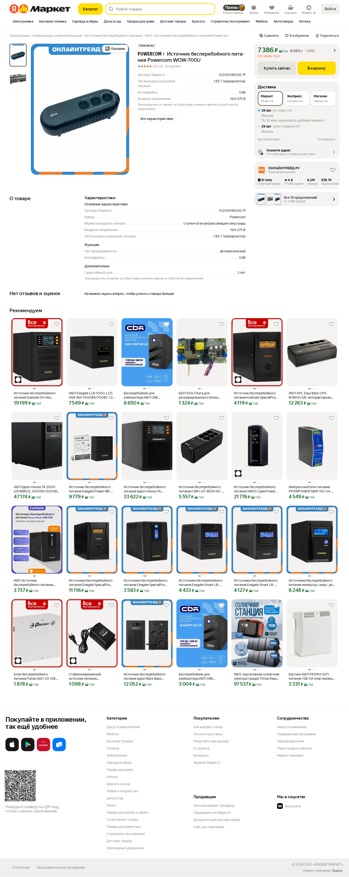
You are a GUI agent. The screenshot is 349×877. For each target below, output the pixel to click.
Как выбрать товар (207, 727)
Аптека (112, 777)
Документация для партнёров (216, 820)
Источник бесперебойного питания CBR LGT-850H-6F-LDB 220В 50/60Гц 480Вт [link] (200, 489)
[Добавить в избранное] (56, 324)
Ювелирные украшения (125, 848)
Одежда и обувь (119, 762)
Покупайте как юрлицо (211, 741)
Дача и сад (115, 798)
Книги (111, 805)
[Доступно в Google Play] (27, 750)
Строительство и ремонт (126, 834)
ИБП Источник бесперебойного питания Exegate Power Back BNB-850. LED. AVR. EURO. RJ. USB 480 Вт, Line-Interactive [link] (36, 583)
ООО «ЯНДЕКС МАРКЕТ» (324, 864)
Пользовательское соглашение (61, 867)
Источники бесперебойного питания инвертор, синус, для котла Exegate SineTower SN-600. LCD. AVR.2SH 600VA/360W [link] (311, 583)
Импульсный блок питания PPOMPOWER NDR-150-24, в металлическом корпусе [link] (311, 489)
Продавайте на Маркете (212, 813)
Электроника (117, 755)
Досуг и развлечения (123, 727)
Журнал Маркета (206, 762)
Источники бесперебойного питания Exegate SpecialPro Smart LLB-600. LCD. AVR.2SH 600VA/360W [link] (146, 583)
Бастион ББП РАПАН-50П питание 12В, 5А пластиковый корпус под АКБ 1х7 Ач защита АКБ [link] (312, 676)
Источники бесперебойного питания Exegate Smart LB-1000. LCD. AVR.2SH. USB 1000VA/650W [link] (200, 583)
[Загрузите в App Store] (12, 750)
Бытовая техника (120, 741)
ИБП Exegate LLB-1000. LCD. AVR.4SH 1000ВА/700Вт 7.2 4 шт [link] (92, 395)
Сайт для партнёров (208, 827)
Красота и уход (118, 784)
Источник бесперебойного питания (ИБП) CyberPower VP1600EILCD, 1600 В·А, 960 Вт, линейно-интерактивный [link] (256, 489)
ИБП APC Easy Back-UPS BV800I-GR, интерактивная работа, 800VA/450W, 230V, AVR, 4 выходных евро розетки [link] (310, 395)
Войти (330, 9)
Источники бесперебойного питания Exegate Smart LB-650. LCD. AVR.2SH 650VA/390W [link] (256, 583)
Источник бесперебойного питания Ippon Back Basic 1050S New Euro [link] (144, 676)
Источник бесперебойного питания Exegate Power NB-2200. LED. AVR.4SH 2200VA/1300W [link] (90, 489)
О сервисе (201, 748)
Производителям (290, 741)
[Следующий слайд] (121, 109)
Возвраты (201, 755)
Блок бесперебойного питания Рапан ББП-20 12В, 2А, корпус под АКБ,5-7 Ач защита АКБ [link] (35, 676)
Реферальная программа (296, 734)
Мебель (113, 734)
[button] (157, 119)
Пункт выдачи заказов (294, 748)
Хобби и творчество (122, 791)
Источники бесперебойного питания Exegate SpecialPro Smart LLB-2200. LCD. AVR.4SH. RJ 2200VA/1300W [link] (91, 583)
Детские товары (119, 841)
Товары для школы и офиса (127, 812)
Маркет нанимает (290, 755)
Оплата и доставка (207, 734)
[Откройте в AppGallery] (43, 750)
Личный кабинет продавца (214, 805)
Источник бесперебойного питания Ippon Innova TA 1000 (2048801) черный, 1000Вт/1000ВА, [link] (144, 489)
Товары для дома (120, 770)
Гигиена (113, 748)
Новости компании (291, 727)
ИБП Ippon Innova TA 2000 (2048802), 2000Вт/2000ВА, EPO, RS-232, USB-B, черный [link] (37, 489)
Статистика (21, 867)
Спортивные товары (122, 819)
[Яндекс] (337, 870)
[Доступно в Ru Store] (59, 750)
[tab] (22, 22)
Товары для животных (124, 827)
